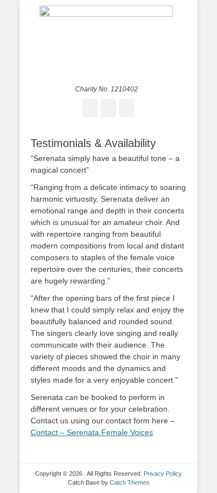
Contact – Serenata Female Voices (92, 432)
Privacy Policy (163, 473)
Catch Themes (130, 482)
